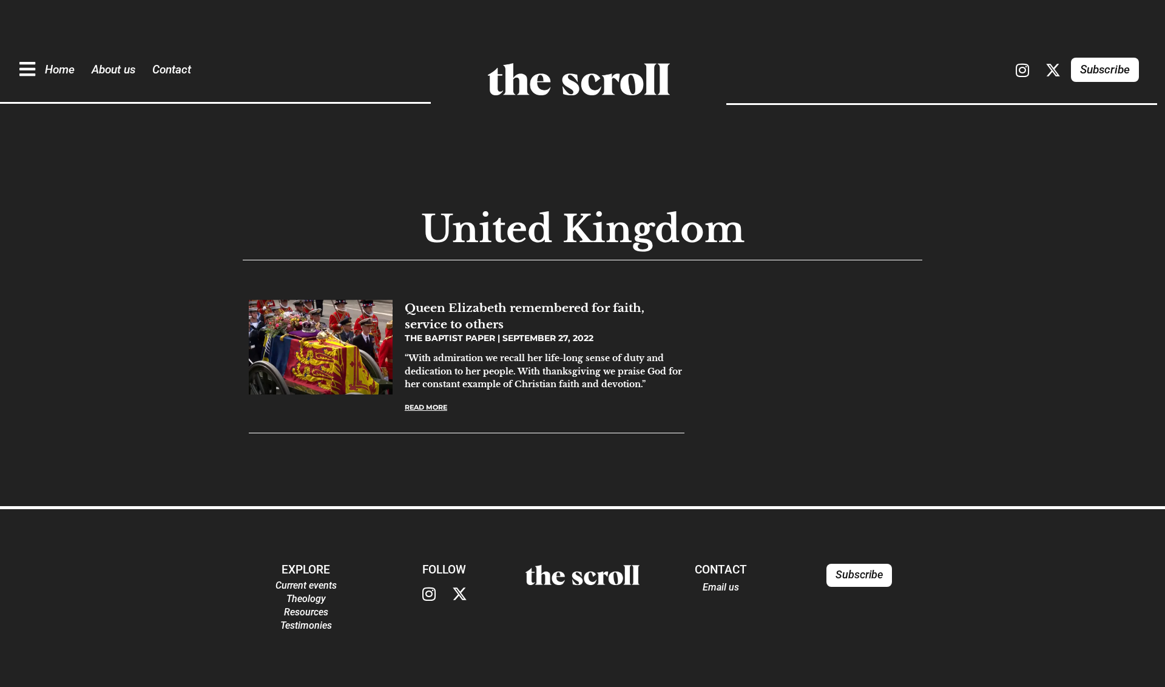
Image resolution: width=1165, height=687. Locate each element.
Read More (426, 407)
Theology (306, 598)
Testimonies (306, 625)
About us (113, 69)
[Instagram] (1022, 70)
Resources (306, 612)
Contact (171, 69)
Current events (306, 585)
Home (60, 69)
